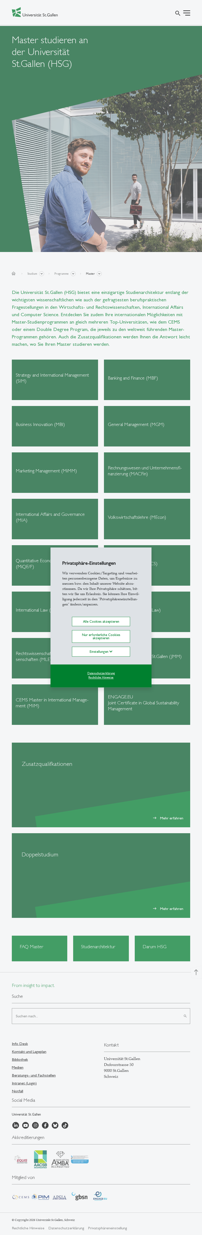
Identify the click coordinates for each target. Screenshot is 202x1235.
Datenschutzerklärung (101, 673)
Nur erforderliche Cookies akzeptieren (101, 636)
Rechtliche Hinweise (101, 677)
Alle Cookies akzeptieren (101, 621)
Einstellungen (99, 652)
